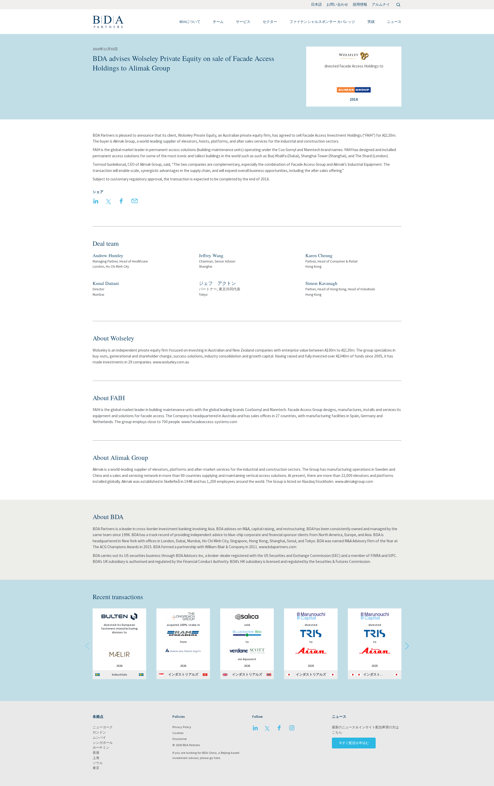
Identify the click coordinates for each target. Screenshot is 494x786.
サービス (243, 21)
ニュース (394, 21)
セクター (270, 21)
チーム (218, 21)
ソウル (98, 763)
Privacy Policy (181, 727)
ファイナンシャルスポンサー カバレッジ (322, 21)
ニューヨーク (103, 727)
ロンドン (99, 732)
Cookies (177, 733)
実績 (371, 21)
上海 (96, 758)
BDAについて (190, 21)
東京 (96, 768)
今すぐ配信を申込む (354, 743)
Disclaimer (179, 739)
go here (214, 758)
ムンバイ (99, 737)
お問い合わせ (337, 4)
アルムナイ (381, 4)
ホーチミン (101, 747)
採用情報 (360, 4)
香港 (96, 753)
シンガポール (103, 743)
